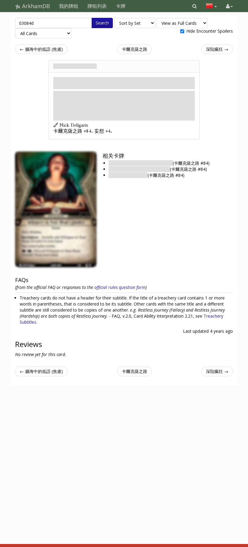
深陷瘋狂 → (217, 49)
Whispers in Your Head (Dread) (139, 169)
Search (102, 23)
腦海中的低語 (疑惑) (75, 66)
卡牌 (121, 6)
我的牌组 (68, 6)
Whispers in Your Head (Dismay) (141, 163)
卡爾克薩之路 (134, 49)
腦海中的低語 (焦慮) (128, 175)
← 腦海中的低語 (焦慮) (41, 49)
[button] (194, 6)
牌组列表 (97, 6)
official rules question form (119, 287)
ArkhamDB (35, 6)
